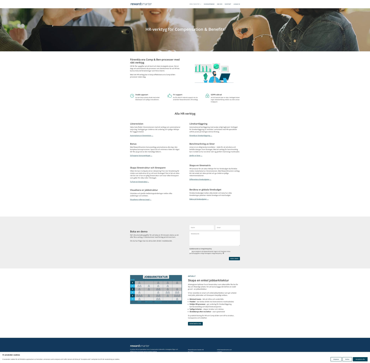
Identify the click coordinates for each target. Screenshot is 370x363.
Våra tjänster (194, 4)
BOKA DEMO (234, 259)
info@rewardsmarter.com (224, 349)
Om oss (219, 4)
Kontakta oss (195, 324)
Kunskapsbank (209, 4)
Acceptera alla (360, 359)
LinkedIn (219, 352)
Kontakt (228, 4)
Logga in (237, 4)
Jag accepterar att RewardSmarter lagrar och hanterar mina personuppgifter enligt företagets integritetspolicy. (209, 252)
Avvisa (347, 359)
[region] (185, 357)
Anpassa (336, 359)
